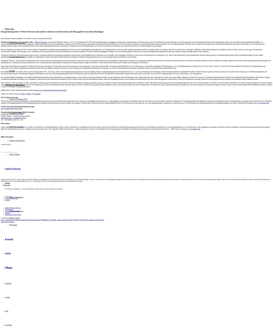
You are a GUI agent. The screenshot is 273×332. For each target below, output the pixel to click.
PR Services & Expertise (12, 211)
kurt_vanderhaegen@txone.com (11, 108)
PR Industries (9, 209)
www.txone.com (263, 103)
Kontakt (7, 200)
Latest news (6, 185)
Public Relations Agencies (13, 208)
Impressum (8, 197)
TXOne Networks (41, 42)
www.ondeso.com (194, 129)
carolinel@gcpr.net (19, 118)
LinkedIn (37, 94)
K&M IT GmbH (14, 218)
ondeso (113, 42)
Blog (23, 94)
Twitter (28, 94)
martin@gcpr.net (6, 118)
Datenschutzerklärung (11, 198)
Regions (7, 213)
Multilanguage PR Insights (13, 215)
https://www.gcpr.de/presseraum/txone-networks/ (50, 90)
